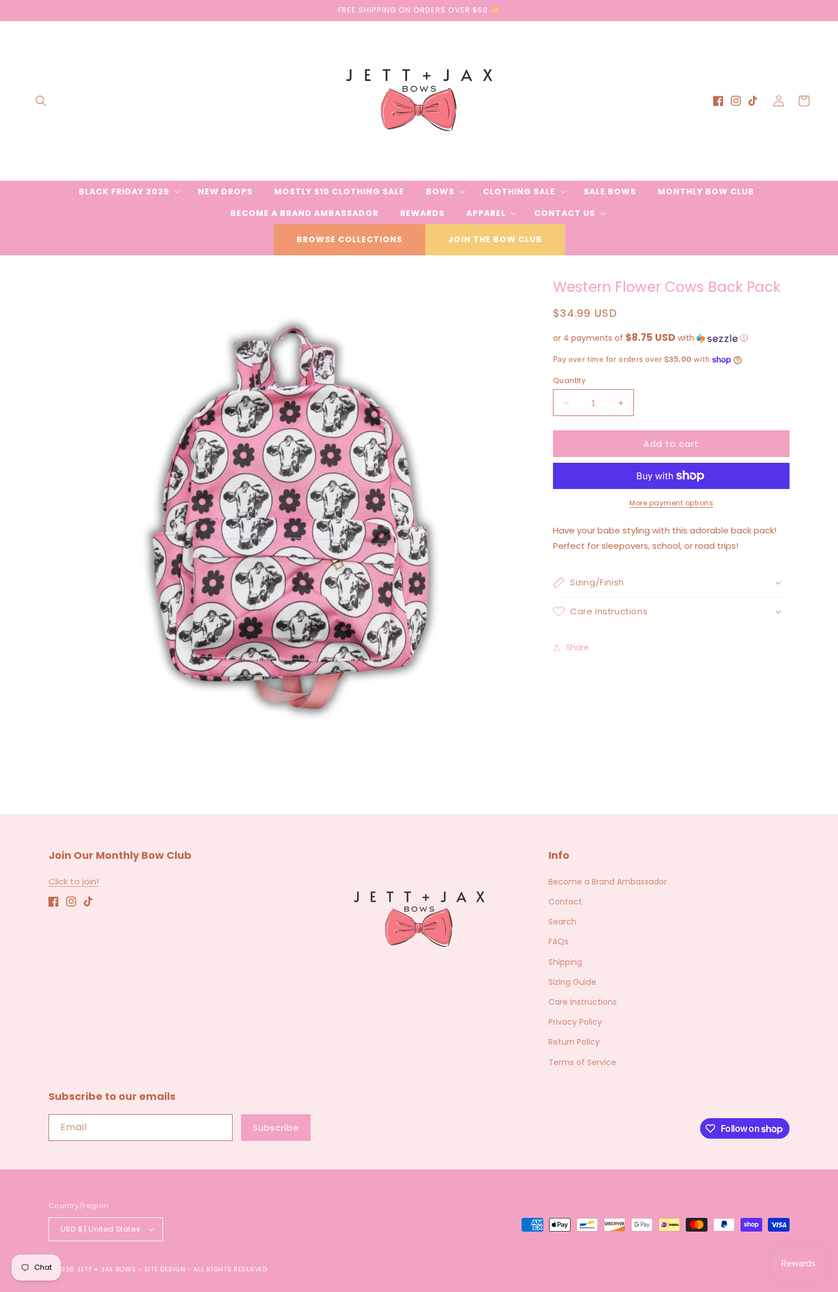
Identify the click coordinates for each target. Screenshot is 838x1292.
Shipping (565, 962)
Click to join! (73, 881)
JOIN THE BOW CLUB (495, 239)
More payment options (671, 503)
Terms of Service (582, 1062)
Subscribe (276, 1128)
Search (562, 921)
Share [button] (577, 647)
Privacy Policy (575, 1022)
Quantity (569, 380)
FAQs (558, 941)
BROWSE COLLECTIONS (349, 239)
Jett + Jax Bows (106, 1269)
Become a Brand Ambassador (607, 881)
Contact (565, 901)
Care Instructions (582, 1002)
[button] (41, 100)
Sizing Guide (572, 982)
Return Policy (574, 1042)
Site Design (165, 1269)
